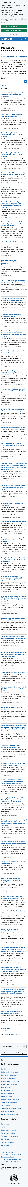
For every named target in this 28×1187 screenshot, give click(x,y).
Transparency (5, 1139)
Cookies (13, 1152)
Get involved (5, 1145)
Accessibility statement (8, 1154)
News (3, 1127)
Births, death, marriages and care (11, 1072)
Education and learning (8, 1093)
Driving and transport (7, 1090)
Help (2, 1152)
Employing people (6, 1096)
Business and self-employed (9, 1075)
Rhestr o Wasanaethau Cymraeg (11, 1159)
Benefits (3, 1069)
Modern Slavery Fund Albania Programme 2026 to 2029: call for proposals (12, 134)
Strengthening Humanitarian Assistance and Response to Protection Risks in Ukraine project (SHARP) (14, 654)
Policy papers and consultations (11, 1136)
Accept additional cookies (14, 26)
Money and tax (5, 1105)
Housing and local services (9, 1102)
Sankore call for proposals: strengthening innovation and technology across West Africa (10, 931)
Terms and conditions (7, 1157)
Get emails (5, 1034)
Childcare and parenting (8, 1078)
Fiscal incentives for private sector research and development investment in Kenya (13, 445)
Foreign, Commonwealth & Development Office (14, 56)
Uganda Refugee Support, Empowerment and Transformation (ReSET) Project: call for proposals (12, 262)
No (25, 1046)
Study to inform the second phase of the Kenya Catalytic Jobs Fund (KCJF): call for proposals (13, 560)
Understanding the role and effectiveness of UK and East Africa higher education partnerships (12, 578)
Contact (19, 1154)
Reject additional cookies (14, 30)
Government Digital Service (9, 1161)
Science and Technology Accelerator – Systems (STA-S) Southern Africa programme (13, 94)
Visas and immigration (7, 1111)
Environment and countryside (10, 1099)
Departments (5, 1124)
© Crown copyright (14, 1183)
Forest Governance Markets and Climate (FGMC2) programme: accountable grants (14, 689)
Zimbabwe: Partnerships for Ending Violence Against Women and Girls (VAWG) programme (12, 224)
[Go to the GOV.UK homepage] (7, 39)
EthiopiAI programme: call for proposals (13, 522)
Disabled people (6, 1087)
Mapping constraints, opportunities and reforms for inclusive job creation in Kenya (13, 487)
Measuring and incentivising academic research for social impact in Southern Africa (13, 391)
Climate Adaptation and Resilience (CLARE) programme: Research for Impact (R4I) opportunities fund (12, 781)
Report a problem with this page (14, 1053)
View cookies (14, 34)
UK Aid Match (5, 187)
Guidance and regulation (8, 1130)
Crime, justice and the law (9, 1084)
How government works (8, 1142)
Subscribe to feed (15, 1034)
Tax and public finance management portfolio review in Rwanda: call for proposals (12, 540)
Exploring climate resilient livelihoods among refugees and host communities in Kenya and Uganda (13, 843)
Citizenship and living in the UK (10, 1081)
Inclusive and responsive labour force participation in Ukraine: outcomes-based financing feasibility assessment (13, 949)
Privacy (8, 1152)
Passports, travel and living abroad (11, 1108)
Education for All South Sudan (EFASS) (13, 427)
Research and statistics (8, 1133)
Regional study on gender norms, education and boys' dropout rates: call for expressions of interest (13, 969)
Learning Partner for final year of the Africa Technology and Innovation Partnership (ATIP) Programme (12, 800)
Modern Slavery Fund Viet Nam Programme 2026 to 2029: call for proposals (12, 154)
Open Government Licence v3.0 (10, 1169)
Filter (4, 85)
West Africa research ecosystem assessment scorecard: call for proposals (11, 880)
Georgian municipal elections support (13, 672)
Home (2, 43)
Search (10, 78)
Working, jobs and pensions (9, 1114)
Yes (18, 1046)
